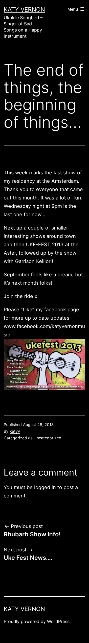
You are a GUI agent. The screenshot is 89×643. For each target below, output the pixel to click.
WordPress (58, 621)
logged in (45, 487)
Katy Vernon (24, 9)
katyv (15, 431)
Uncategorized (47, 437)
